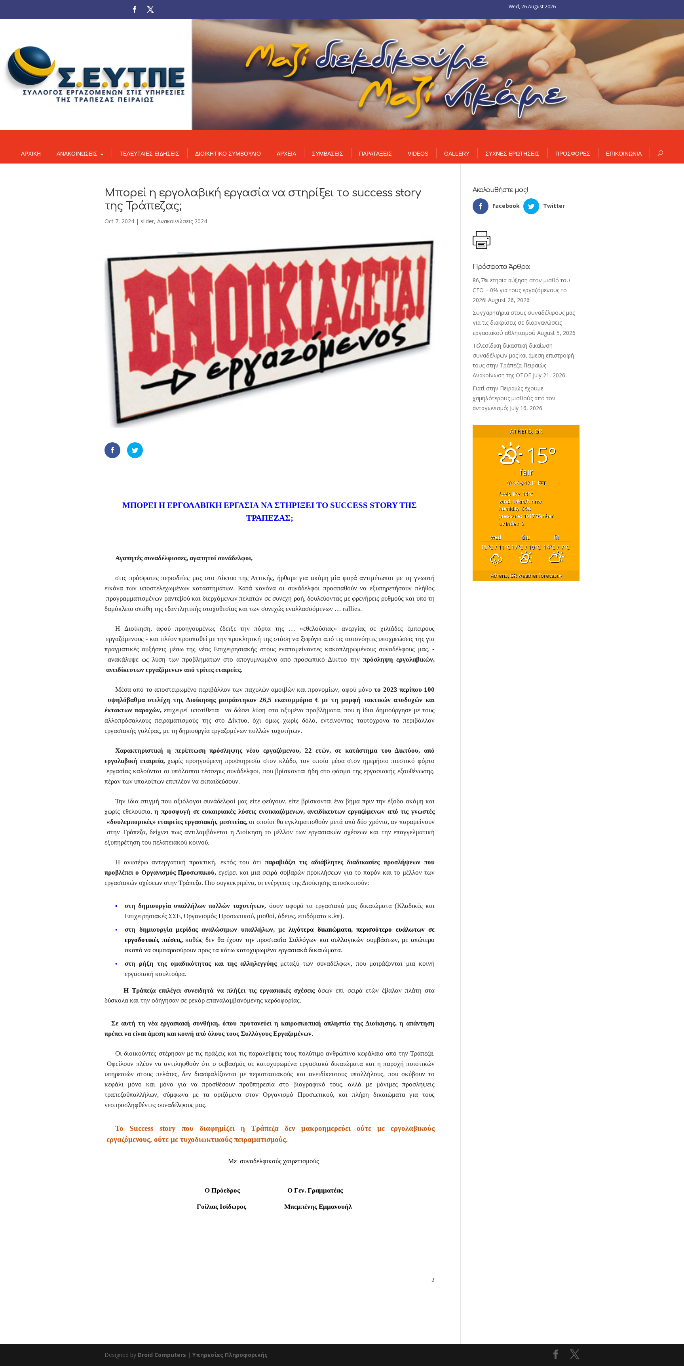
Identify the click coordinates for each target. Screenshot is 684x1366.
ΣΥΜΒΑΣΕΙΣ (327, 153)
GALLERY (456, 153)
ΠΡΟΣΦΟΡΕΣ (572, 153)
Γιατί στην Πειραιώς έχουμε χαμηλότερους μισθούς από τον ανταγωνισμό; (514, 398)
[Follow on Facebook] (134, 9)
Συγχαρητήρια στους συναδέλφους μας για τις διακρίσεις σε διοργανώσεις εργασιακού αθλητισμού (524, 322)
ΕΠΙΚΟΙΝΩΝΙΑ (624, 153)
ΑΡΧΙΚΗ (31, 153)
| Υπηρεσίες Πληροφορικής (228, 1354)
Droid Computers (162, 1354)
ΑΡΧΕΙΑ (286, 153)
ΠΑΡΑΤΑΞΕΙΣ (375, 153)
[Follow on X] (150, 9)
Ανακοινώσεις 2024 (182, 221)
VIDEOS (418, 153)
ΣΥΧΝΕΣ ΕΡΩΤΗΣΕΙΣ (512, 153)
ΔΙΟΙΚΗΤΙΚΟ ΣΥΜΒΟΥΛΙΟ (228, 153)
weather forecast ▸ (526, 575)
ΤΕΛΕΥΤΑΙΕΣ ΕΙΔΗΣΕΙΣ (149, 153)
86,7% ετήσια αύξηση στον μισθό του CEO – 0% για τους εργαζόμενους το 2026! (521, 290)
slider (147, 221)
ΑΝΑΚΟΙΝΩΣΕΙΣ (77, 153)
